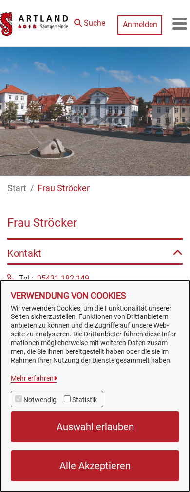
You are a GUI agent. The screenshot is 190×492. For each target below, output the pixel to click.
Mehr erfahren (32, 378)
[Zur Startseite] (34, 23)
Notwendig (40, 400)
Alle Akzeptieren (95, 466)
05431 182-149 (63, 278)
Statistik (84, 400)
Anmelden (140, 24)
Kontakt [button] (24, 253)
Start (16, 188)
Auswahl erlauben (95, 427)
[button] (89, 21)
